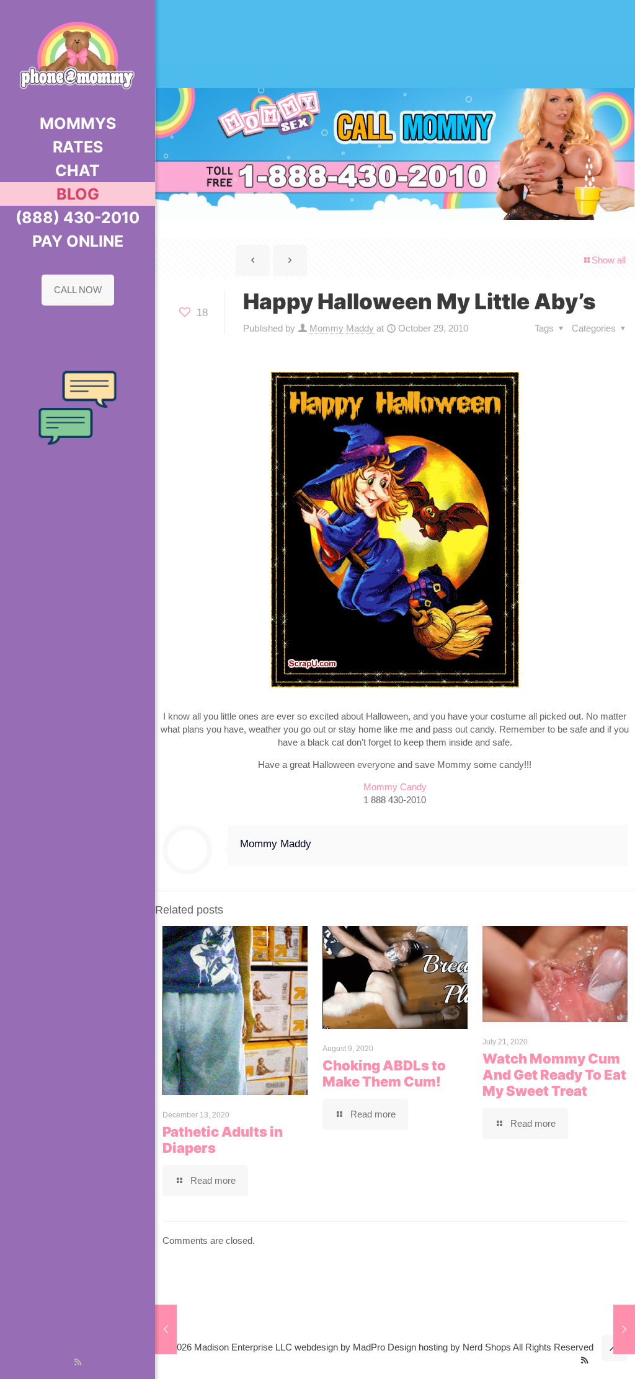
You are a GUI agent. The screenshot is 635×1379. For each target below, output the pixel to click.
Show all (609, 260)
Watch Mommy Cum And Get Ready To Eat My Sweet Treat (554, 1075)
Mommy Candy (395, 787)
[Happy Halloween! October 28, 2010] (166, 1329)
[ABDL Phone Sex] (77, 55)
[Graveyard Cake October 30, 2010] (624, 1329)
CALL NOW (78, 289)
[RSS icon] (77, 1362)
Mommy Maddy (341, 328)
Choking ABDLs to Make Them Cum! (384, 1073)
